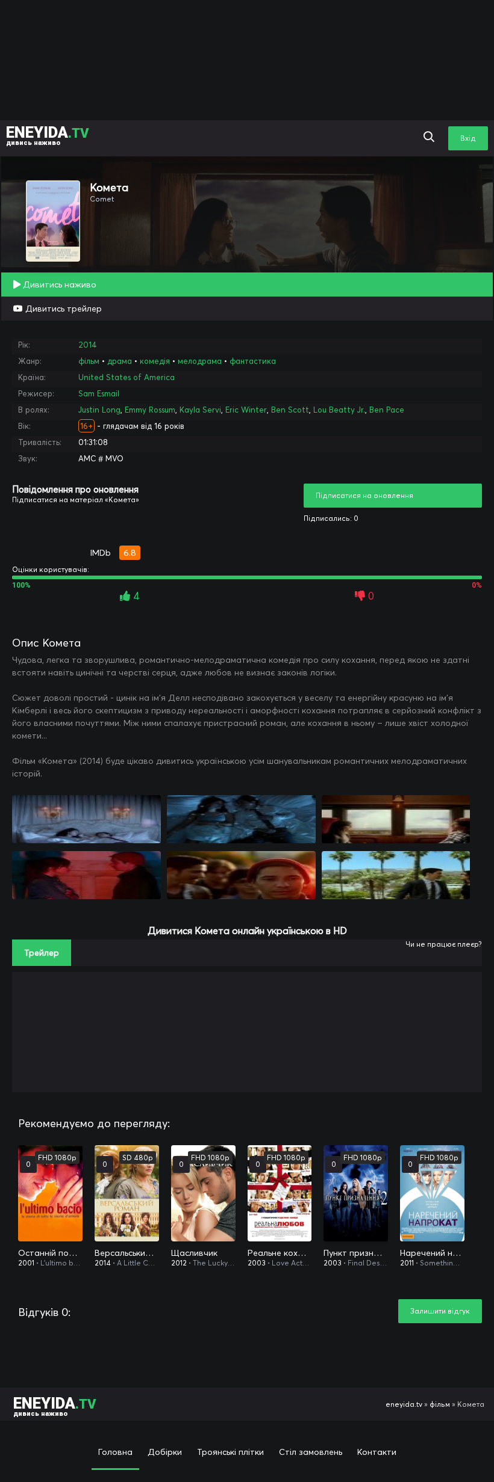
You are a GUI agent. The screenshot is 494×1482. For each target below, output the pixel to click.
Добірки (165, 1452)
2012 (179, 1262)
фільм (88, 361)
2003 (257, 1262)
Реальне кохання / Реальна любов (280, 1252)
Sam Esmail (98, 393)
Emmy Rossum (150, 409)
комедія (155, 361)
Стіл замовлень (310, 1452)
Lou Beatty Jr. (339, 409)
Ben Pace (386, 409)
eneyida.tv (404, 1404)
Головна (115, 1452)
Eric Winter (246, 409)
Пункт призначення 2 (356, 1252)
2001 (26, 1262)
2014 (87, 344)
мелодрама (200, 361)
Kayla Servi (200, 409)
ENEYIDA (47, 135)
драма (119, 361)
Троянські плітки (230, 1452)
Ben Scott (290, 409)
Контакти (376, 1452)
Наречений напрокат (432, 1252)
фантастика (253, 361)
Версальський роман (127, 1252)
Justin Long (99, 409)
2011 (407, 1262)
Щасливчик (194, 1252)
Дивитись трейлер (62, 308)
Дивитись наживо (58, 284)
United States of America (126, 377)
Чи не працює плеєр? (443, 944)
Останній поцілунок (50, 1252)
